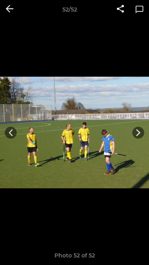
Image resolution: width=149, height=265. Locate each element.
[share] (120, 9)
